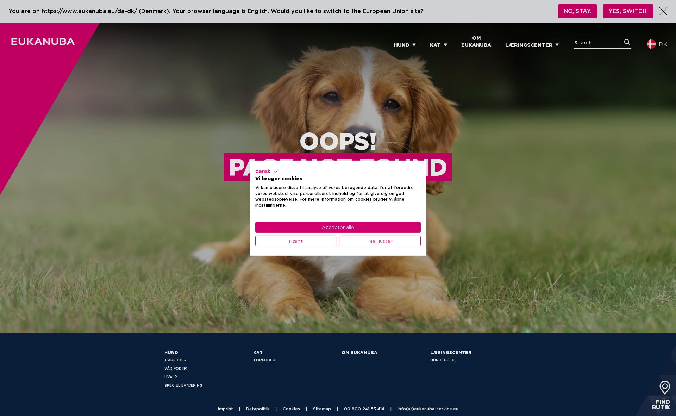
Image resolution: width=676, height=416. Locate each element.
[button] (266, 171)
